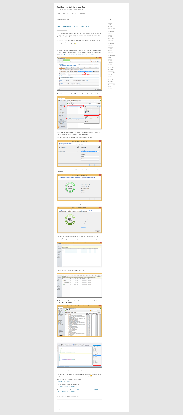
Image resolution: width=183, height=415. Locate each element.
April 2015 (110, 24)
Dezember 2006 (111, 83)
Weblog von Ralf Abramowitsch (71, 7)
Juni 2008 (110, 64)
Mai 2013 (110, 33)
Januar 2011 (110, 47)
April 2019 (110, 23)
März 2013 (110, 36)
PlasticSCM (70, 396)
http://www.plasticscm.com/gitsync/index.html (68, 386)
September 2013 (111, 31)
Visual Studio (76, 396)
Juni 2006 (110, 88)
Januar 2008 (110, 69)
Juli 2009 (109, 57)
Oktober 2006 (111, 86)
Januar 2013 (110, 40)
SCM (77, 395)
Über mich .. (83, 13)
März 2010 (110, 50)
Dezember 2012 (111, 41)
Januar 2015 (110, 26)
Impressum (65, 13)
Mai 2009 (110, 60)
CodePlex (62, 396)
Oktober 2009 (111, 53)
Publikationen (74, 13)
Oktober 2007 (111, 71)
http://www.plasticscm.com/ (64, 381)
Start (58, 13)
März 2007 (110, 77)
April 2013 (110, 35)
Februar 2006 (111, 89)
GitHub (66, 396)
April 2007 (110, 76)
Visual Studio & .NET (87, 395)
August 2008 (110, 62)
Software (80, 395)
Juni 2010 (110, 48)
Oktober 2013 (111, 29)
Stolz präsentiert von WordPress (63, 409)
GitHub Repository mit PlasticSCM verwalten (73, 26)
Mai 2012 (110, 45)
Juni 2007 (110, 74)
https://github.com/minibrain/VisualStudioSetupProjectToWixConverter (78, 54)
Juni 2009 (110, 59)
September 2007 (111, 72)
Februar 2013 (111, 38)
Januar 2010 (110, 52)
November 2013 (111, 28)
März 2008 (110, 65)
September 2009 (111, 55)
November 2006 (111, 84)
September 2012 (111, 43)
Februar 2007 (111, 79)
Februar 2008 (111, 67)
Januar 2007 (110, 81)
